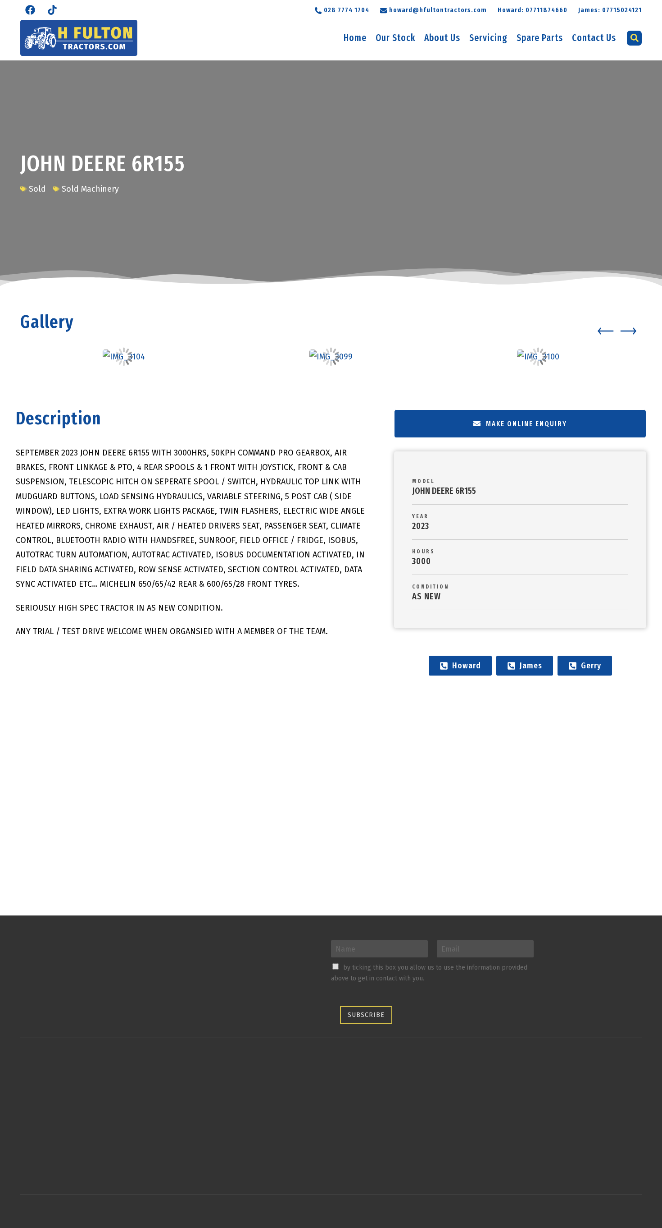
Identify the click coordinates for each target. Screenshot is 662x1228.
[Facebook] (30, 10)
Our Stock (395, 38)
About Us (442, 38)
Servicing (488, 38)
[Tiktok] (52, 10)
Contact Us (594, 38)
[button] (433, 9)
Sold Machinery (90, 189)
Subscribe (366, 1015)
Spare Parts (540, 38)
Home (355, 38)
